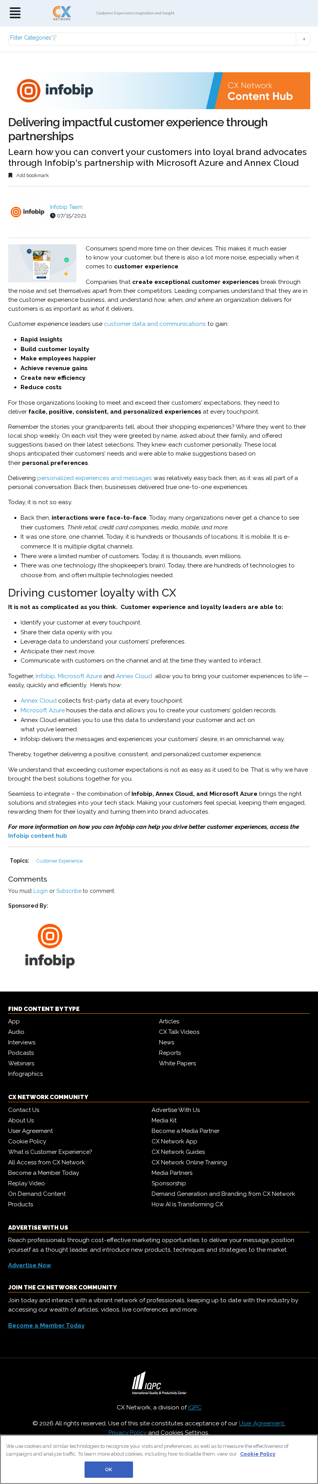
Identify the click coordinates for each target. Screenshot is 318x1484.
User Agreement (30, 1130)
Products (20, 1204)
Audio (16, 1031)
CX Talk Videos (179, 1031)
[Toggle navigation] (15, 13)
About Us (21, 1120)
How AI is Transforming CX (187, 1204)
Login (40, 891)
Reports (170, 1052)
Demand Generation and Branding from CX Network (223, 1193)
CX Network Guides (178, 1151)
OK (108, 1469)
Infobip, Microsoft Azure (69, 676)
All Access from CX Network (46, 1162)
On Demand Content (37, 1193)
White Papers (177, 1063)
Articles (169, 1021)
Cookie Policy (27, 1141)
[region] (159, 1459)
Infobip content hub (37, 835)
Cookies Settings (184, 1432)
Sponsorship (169, 1183)
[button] (159, 39)
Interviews (21, 1042)
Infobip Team (66, 207)
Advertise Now (29, 1265)
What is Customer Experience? (50, 1151)
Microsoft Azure (43, 710)
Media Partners (172, 1172)
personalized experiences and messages (94, 478)
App (14, 1021)
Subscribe (68, 891)
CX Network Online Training (189, 1162)
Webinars (21, 1063)
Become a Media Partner (185, 1130)
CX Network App (174, 1141)
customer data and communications (155, 323)
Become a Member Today (43, 1172)
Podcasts (21, 1052)
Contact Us (23, 1109)
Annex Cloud (134, 676)
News (166, 1042)
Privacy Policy (128, 1432)
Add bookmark (32, 175)
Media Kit (164, 1120)
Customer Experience (59, 861)
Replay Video (26, 1183)
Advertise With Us (176, 1109)
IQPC (195, 1407)
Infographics (25, 1073)
